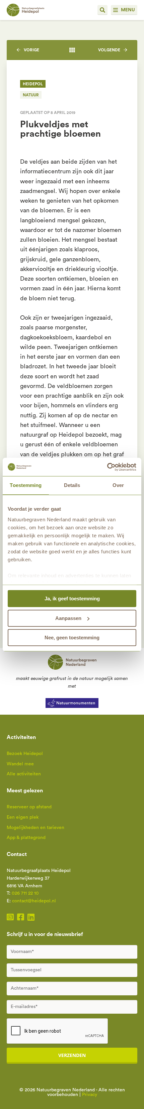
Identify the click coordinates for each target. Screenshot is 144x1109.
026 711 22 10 (25, 893)
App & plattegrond (26, 837)
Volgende (109, 50)
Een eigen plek (23, 817)
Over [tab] (118, 485)
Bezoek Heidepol (25, 753)
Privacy (89, 1094)
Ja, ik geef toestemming (72, 598)
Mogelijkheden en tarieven (35, 827)
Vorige (31, 50)
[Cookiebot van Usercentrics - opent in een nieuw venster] (107, 467)
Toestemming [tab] (26, 485)
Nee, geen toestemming (72, 637)
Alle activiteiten (24, 774)
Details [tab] (72, 485)
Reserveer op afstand (29, 807)
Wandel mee (20, 764)
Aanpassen (68, 618)
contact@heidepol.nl (34, 901)
